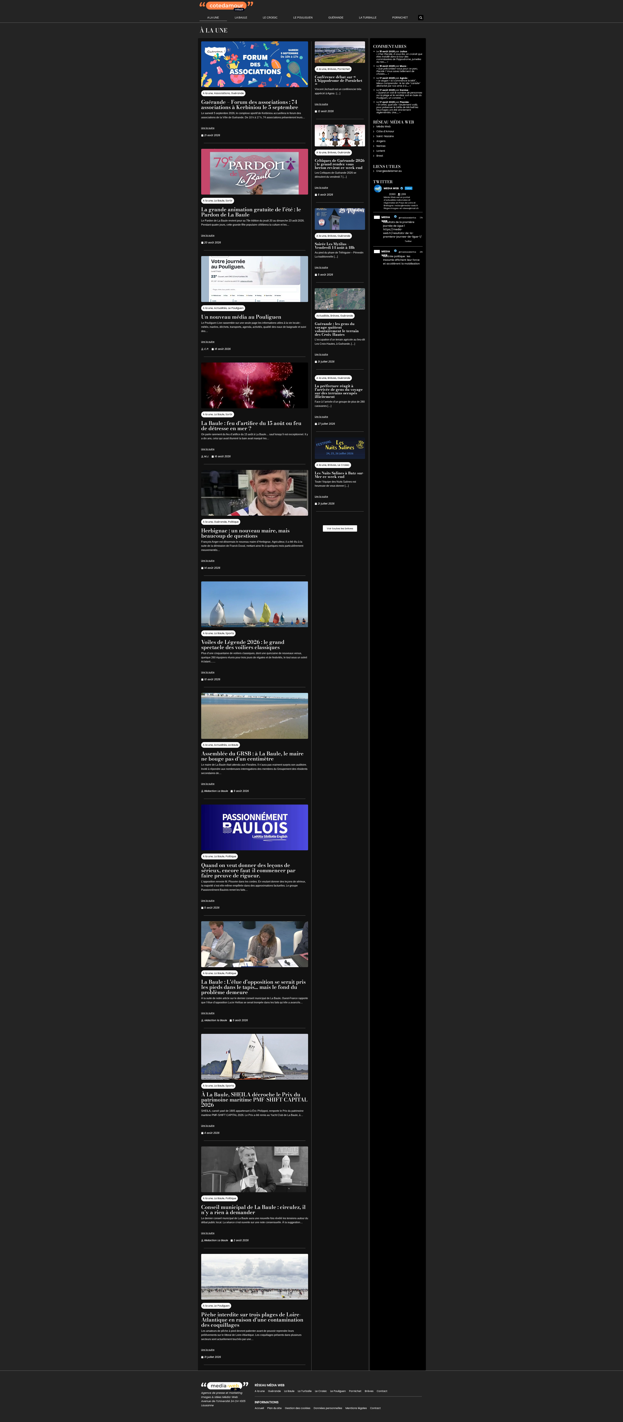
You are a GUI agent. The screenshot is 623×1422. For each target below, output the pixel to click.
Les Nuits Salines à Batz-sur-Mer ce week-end (339, 474)
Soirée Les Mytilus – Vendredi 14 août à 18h (335, 245)
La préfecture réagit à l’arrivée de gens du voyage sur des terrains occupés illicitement (339, 391)
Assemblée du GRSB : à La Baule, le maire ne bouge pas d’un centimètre (252, 756)
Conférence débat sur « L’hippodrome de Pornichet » (338, 80)
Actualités (220, 308)
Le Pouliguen (303, 17)
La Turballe (368, 17)
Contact (382, 1391)
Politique (233, 522)
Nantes (380, 146)
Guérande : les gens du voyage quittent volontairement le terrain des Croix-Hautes (337, 329)
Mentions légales (356, 1408)
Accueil (259, 1408)
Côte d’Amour (385, 131)
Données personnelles (328, 1408)
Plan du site (274, 1408)
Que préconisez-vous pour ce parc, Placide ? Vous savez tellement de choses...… (397, 71)
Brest (379, 156)
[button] (420, 17)
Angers (380, 141)
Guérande (335, 17)
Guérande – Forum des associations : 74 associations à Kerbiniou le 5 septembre (249, 104)
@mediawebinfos (407, 217)
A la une (213, 17)
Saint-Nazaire (385, 136)
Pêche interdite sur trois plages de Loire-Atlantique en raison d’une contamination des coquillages (252, 1320)
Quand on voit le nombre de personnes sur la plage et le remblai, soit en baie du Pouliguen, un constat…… (399, 95)
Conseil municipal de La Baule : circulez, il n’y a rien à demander (253, 1209)
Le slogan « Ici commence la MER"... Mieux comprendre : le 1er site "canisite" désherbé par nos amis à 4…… (398, 83)
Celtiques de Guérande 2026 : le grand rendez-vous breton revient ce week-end (339, 164)
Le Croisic (270, 17)
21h (421, 252)
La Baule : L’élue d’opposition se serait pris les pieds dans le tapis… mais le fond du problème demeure (253, 987)
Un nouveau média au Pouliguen (241, 317)
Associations (222, 93)
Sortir (229, 201)
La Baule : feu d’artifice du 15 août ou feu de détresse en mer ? (251, 425)
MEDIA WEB (385, 219)
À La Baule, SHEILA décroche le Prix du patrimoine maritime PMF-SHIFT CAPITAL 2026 (254, 1099)
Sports (230, 633)
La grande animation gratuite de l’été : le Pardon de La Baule (251, 212)
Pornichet (400, 17)
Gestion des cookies (297, 1408)
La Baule (241, 17)
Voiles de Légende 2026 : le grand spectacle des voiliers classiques (242, 644)
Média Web (383, 126)
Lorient (380, 151)
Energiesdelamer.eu (389, 171)
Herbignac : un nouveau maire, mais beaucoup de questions (245, 533)
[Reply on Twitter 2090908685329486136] (385, 241)
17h (421, 217)
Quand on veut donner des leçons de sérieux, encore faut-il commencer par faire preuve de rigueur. (248, 870)
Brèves (332, 69)
